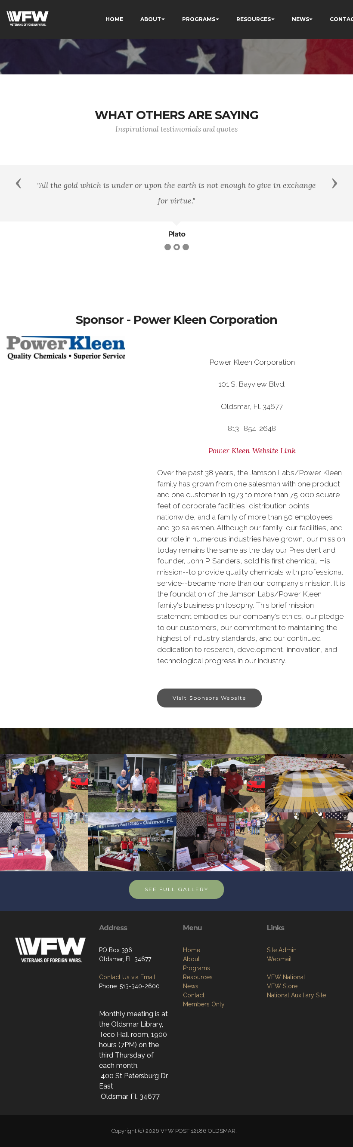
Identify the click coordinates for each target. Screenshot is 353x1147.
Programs (196, 968)
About (191, 959)
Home (191, 950)
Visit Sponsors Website (209, 698)
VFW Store (282, 986)
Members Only (204, 1004)
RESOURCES (253, 19)
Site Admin (282, 950)
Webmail (279, 959)
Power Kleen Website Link (252, 450)
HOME (114, 19)
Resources (198, 977)
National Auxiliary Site (296, 995)
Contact (193, 995)
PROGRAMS (198, 19)
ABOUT (150, 19)
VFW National (286, 977)
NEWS (300, 19)
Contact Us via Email (127, 977)
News (190, 986)
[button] (18, 183)
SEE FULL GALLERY (176, 889)
